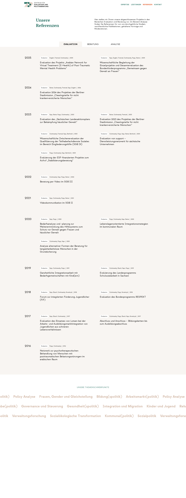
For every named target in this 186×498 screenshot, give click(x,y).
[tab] (93, 44)
